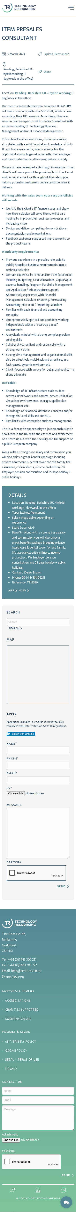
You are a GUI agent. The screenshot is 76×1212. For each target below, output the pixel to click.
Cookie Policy (16, 1050)
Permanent (61, 54)
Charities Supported (22, 1009)
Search (14, 628)
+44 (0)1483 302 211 (22, 960)
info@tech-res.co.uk (26, 971)
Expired (48, 54)
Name (12, 743)
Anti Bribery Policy (20, 1041)
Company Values (18, 1019)
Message (14, 805)
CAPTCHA (14, 862)
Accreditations (18, 1000)
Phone (13, 758)
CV (9, 788)
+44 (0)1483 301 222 (22, 965)
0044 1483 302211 (33, 577)
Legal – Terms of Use (22, 1059)
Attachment (10, 1134)
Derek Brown (32, 572)
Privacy (11, 1069)
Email (12, 773)
